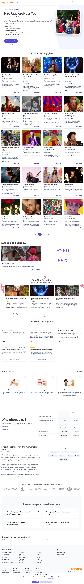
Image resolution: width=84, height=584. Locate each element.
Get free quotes (11, 41)
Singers (3, 560)
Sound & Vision (22, 560)
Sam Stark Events (7, 75)
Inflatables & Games (6, 559)
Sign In (68, 2)
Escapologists (63, 459)
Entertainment (60, 550)
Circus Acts (11, 9)
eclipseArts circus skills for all (10, 148)
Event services (60, 554)
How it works (4, 570)
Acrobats (77, 455)
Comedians (39, 552)
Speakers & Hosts (41, 560)
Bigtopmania (6, 216)
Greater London (25, 539)
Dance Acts (21, 554)
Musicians (39, 559)
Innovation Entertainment (10, 184)
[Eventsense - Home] (8, 2)
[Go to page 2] (48, 234)
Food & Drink (22, 557)
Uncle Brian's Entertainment (69, 114)
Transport (21, 562)
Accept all (36, 581)
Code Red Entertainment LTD (31, 114)
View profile (16, 92)
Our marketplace (28, 570)
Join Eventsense (16, 572)
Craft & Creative (5, 554)
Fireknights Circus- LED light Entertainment (72, 75)
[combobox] (25, 2)
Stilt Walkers (65, 452)
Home (5, 9)
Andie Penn (68, 216)
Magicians (21, 559)
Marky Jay (68, 147)
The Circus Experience (51, 113)
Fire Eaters (73, 452)
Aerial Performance (52, 455)
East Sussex (4, 539)
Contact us (38, 570)
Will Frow (47, 216)
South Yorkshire (46, 539)
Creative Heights (28, 184)
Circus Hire (62, 455)
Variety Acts (39, 562)
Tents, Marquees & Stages (7, 562)
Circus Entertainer (55, 452)
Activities (4, 550)
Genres (38, 557)
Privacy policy (39, 572)
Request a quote (5, 572)
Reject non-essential (46, 581)
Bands (38, 550)
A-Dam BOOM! (28, 216)
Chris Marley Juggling (50, 75)
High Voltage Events (50, 184)
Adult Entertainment (23, 550)
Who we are (27, 572)
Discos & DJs (4, 555)
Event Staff (4, 557)
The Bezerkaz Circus (8, 113)
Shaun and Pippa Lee (29, 147)
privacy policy (51, 578)
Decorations (39, 554)
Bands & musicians (61, 552)
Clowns (70, 455)
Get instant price (36, 269)
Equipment (39, 555)
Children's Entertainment (7, 552)
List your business (77, 2)
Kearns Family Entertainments (49, 148)
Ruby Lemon (69, 184)
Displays (21, 555)
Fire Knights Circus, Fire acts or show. (30, 75)
